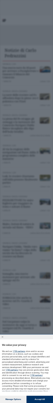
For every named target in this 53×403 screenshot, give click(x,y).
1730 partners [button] (19, 351)
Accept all (40, 399)
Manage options (13, 399)
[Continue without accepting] (2, 336)
